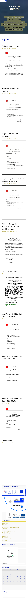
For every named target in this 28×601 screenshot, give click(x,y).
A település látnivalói (14, 19)
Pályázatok (20, 22)
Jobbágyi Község (14, 7)
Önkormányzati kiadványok (9, 531)
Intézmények (6, 529)
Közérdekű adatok (7, 523)
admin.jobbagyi (13, 48)
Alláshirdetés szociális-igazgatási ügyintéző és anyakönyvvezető (10, 226)
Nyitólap (7, 17)
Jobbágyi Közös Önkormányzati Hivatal (11, 527)
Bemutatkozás (19, 17)
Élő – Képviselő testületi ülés (14, 29)
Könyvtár (7, 27)
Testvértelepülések (10, 22)
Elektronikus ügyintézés (9, 533)
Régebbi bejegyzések (7, 477)
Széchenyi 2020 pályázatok (18, 24)
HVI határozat (7, 440)
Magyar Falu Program (17, 27)
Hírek (12, 17)
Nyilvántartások (7, 535)
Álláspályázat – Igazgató (11, 46)
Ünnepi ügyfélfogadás (10, 271)
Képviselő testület (7, 525)
